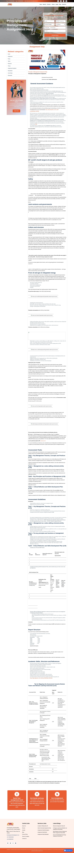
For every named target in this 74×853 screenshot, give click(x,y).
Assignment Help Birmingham (43, 830)
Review (53, 4)
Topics (9, 61)
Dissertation (10, 70)
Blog (60, 4)
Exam (9, 54)
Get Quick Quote (55, 35)
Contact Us (64, 4)
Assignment (10, 56)
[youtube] (66, 1)
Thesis (9, 65)
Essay (9, 58)
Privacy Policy (25, 834)
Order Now (16, 110)
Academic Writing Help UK (43, 825)
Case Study (10, 73)
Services (48, 4)
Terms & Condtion (25, 836)
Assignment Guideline (12, 68)
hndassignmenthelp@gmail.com (32, 1)
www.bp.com (43, 440)
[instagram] (63, 1)
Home (41, 4)
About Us (44, 4)
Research (10, 63)
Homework (10, 75)
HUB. (36, 124)
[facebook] (58, 1)
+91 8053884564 (20, 1)
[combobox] (57, 21)
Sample (57, 4)
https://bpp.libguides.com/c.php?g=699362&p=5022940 (41, 678)
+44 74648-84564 (11, 1)
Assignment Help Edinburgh (43, 834)
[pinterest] (60, 1)
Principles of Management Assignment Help (37, 71)
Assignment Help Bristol (42, 832)
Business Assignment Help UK (59, 825)
